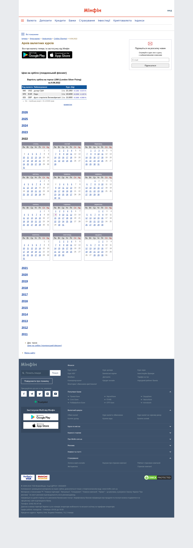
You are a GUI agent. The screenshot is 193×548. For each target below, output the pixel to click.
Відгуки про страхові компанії (114, 463)
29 (90, 164)
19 (32, 161)
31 (24, 168)
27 (36, 164)
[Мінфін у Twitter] (40, 394)
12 (32, 157)
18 (28, 161)
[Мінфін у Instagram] (47, 394)
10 (24, 157)
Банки (72, 20)
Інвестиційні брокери (145, 373)
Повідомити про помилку (36, 381)
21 (40, 161)
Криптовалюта (122, 20)
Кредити (60, 20)
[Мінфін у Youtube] (55, 394)
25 (28, 164)
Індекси (139, 20)
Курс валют (72, 370)
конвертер (68, 105)
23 (63, 161)
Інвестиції (104, 20)
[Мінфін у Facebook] (24, 394)
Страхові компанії (144, 467)
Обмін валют (73, 415)
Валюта (31, 20)
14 (40, 157)
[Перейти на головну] (96, 10)
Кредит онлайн (109, 381)
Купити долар (73, 419)
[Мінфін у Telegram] (32, 394)
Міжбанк (71, 377)
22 (59, 161)
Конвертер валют (75, 381)
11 (28, 157)
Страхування (87, 20)
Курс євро (141, 370)
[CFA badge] (57, 478)
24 (24, 164)
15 (59, 157)
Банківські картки (110, 373)
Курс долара (108, 370)
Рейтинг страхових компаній (148, 463)
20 (36, 161)
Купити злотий (143, 419)
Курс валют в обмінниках (113, 415)
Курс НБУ (71, 373)
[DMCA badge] (158, 478)
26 (32, 164)
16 (63, 157)
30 (95, 164)
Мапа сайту (29, 353)
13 (36, 157)
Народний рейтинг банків (147, 381)
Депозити (45, 20)
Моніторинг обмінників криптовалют (82, 384)
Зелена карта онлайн (76, 463)
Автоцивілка (73, 467)
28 (40, 164)
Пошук (55, 373)
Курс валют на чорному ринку (149, 415)
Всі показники (32, 34)
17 (24, 161)
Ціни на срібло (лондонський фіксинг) (44, 345)
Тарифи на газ (143, 377)
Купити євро (107, 419)
